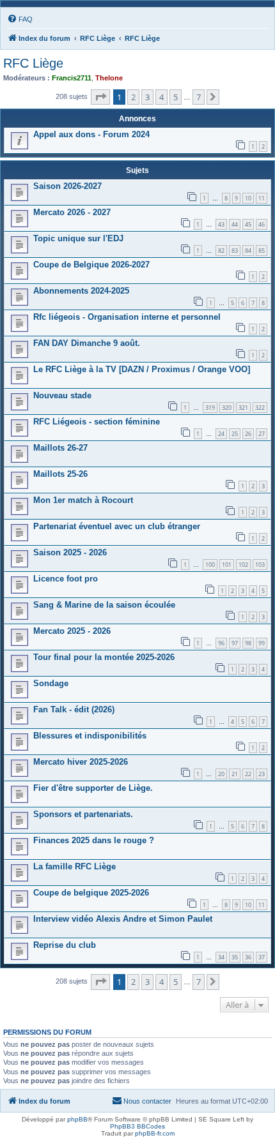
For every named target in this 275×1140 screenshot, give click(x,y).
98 (248, 643)
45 (248, 224)
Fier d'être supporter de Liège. (93, 788)
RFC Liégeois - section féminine (96, 421)
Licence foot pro (65, 578)
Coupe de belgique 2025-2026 (91, 892)
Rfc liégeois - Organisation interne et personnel (127, 317)
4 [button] (161, 97)
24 (221, 434)
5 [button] (175, 97)
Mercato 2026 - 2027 (72, 212)
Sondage (50, 683)
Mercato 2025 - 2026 (72, 631)
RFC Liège (33, 63)
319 (210, 407)
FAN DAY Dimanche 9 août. (86, 343)
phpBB (77, 1119)
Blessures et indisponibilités (89, 735)
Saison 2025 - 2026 (70, 552)
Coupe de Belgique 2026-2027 (91, 264)
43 (221, 224)
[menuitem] (20, 19)
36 (248, 957)
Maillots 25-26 (60, 474)
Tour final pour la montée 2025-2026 (104, 657)
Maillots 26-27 (60, 448)
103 (260, 564)
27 (261, 434)
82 (221, 250)
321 (243, 407)
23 (261, 774)
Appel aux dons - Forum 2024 (91, 134)
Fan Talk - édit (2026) (73, 709)
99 (261, 643)
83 (235, 250)
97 (235, 643)
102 (243, 564)
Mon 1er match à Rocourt (83, 500)
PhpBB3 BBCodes (137, 1126)
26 (248, 434)
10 (248, 198)
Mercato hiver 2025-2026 (80, 762)
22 (248, 774)
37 (261, 957)
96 (221, 643)
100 (210, 564)
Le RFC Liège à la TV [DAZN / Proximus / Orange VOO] (141, 369)
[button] (100, 97)
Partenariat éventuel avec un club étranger (116, 526)
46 (261, 224)
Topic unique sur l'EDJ (78, 238)
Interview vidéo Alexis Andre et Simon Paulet (122, 919)
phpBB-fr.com (155, 1133)
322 (260, 407)
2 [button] (133, 97)
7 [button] (198, 97)
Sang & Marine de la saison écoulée (104, 605)
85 (261, 250)
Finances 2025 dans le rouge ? (93, 840)
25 (235, 434)
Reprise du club (64, 945)
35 (235, 957)
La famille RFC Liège (74, 866)
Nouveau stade (62, 395)
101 (227, 564)
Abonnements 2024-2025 (81, 291)
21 (235, 774)
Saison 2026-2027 (67, 186)
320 (227, 407)
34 (221, 957)
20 (221, 774)
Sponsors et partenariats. (83, 814)
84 (248, 250)
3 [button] (147, 97)
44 (235, 224)
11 (261, 198)
